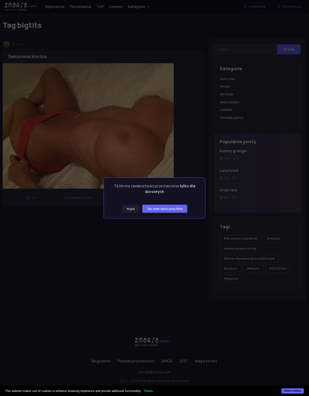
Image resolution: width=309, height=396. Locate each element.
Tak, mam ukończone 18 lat (165, 209)
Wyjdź (131, 209)
